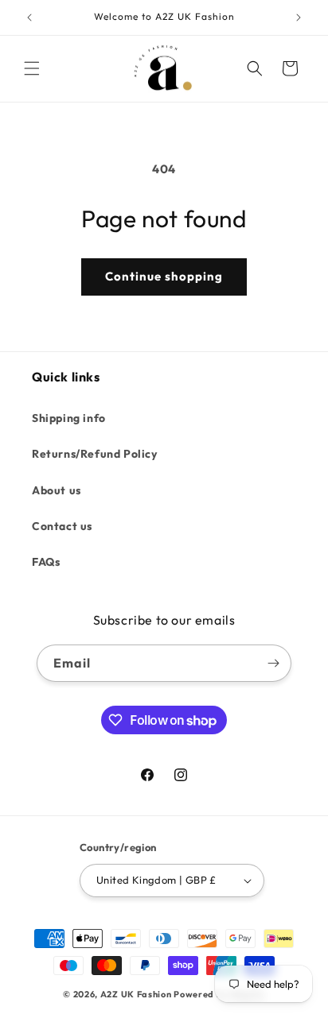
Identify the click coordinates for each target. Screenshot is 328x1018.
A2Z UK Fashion (136, 994)
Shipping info (69, 418)
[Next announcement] (298, 17)
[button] (31, 68)
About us (56, 490)
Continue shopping (164, 276)
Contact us (62, 526)
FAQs (46, 562)
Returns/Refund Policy (95, 454)
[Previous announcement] (29, 17)
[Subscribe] (273, 663)
